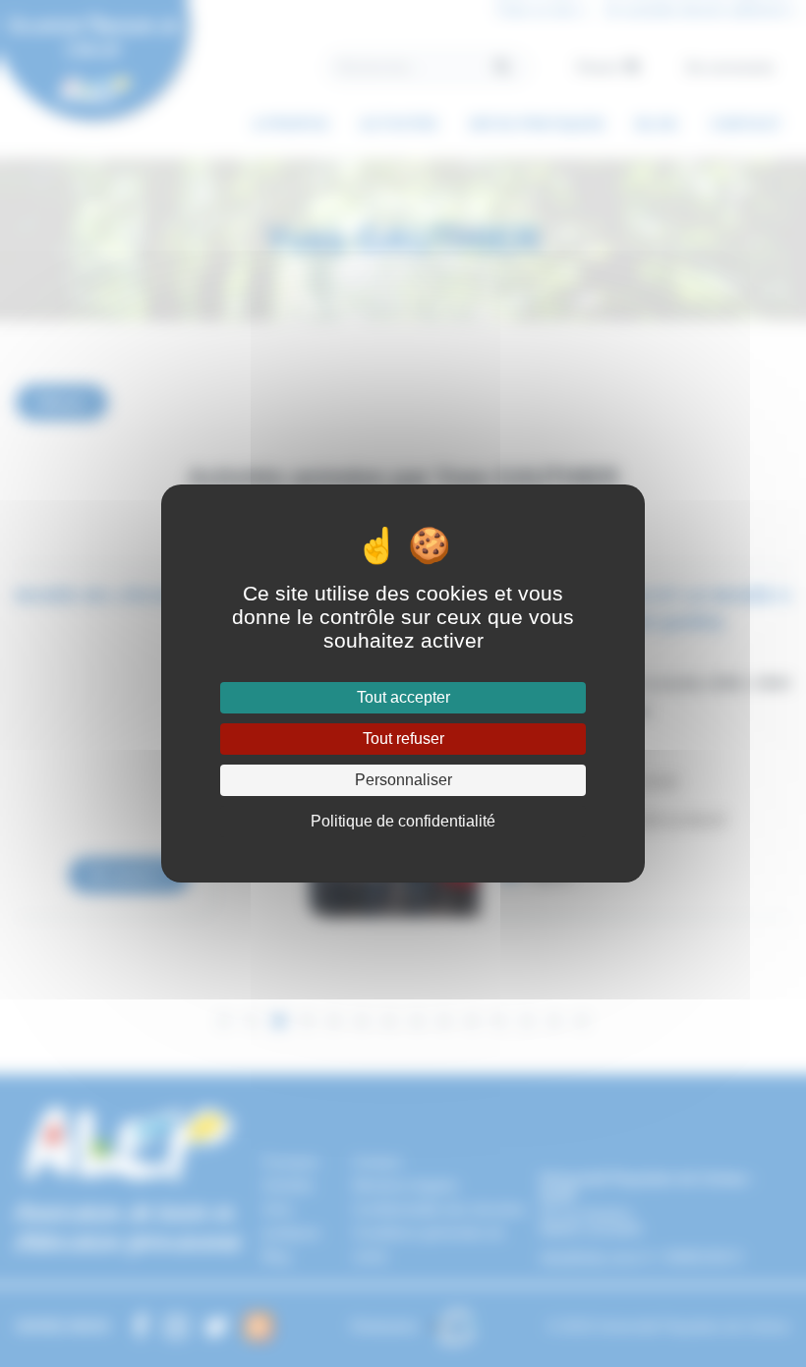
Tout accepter (403, 697)
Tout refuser (403, 738)
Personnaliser (403, 779)
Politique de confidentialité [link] (403, 821)
